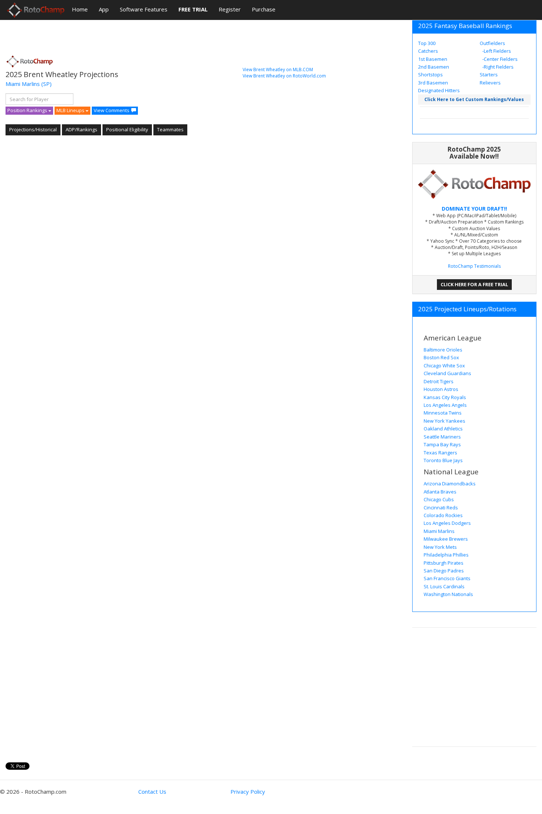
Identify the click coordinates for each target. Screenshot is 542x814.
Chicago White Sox (444, 365)
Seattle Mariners (442, 436)
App (104, 9)
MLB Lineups (71, 110)
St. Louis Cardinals (444, 586)
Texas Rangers (440, 452)
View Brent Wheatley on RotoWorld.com (284, 76)
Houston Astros (441, 389)
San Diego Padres (444, 570)
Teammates (170, 129)
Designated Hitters (439, 90)
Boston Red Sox (441, 357)
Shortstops (430, 74)
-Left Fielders (496, 51)
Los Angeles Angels (445, 405)
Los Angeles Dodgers (447, 523)
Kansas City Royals (445, 397)
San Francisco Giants (447, 578)
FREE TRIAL (193, 9)
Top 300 (426, 43)
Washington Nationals (448, 594)
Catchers (428, 51)
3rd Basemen (433, 82)
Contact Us (152, 791)
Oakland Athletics (443, 428)
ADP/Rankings (81, 129)
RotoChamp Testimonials (474, 266)
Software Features (143, 9)
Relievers (490, 82)
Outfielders (492, 43)
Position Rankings (27, 110)
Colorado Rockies (443, 515)
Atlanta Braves (440, 491)
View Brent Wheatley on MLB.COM (278, 69)
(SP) (46, 83)
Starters (489, 74)
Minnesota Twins (443, 412)
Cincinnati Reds (441, 507)
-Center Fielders (499, 59)
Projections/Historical (33, 129)
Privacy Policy (247, 791)
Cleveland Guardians (447, 373)
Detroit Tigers (439, 381)
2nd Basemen (433, 66)
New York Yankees (444, 421)
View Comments (111, 110)
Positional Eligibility (127, 129)
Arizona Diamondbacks (450, 483)
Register (230, 9)
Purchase (263, 9)
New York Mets (440, 547)
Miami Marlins (23, 83)
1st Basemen (432, 59)
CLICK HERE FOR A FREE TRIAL (474, 284)
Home (80, 9)
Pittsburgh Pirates (443, 563)
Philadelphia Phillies (446, 554)
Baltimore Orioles (443, 349)
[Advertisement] (140, 35)
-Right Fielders (497, 66)
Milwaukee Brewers (446, 539)
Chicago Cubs (439, 499)
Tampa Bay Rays (442, 444)
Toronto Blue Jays (443, 460)
